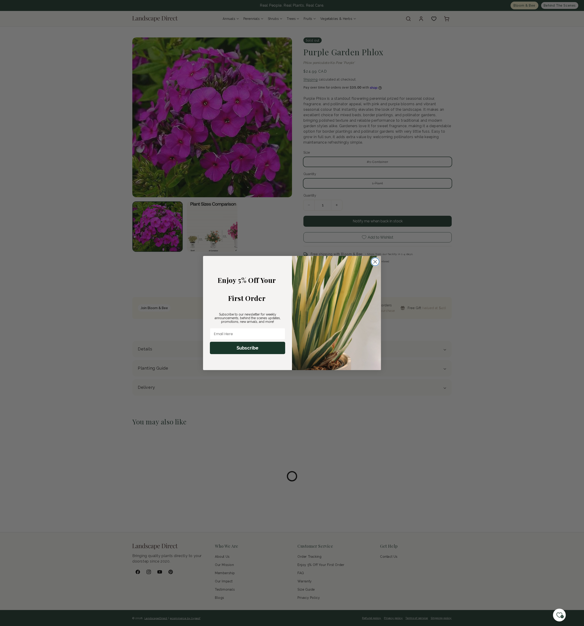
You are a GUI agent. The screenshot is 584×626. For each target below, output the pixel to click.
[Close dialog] (375, 262)
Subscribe (247, 348)
